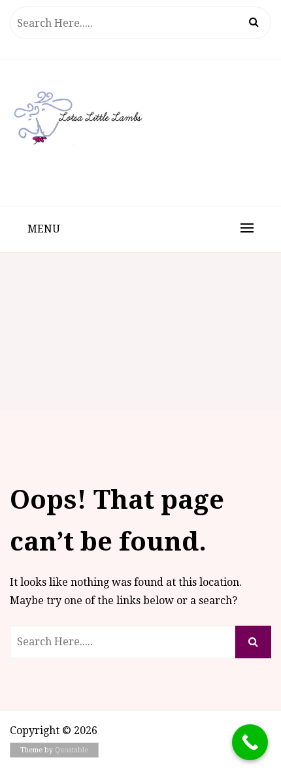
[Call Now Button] (250, 742)
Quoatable (71, 750)
